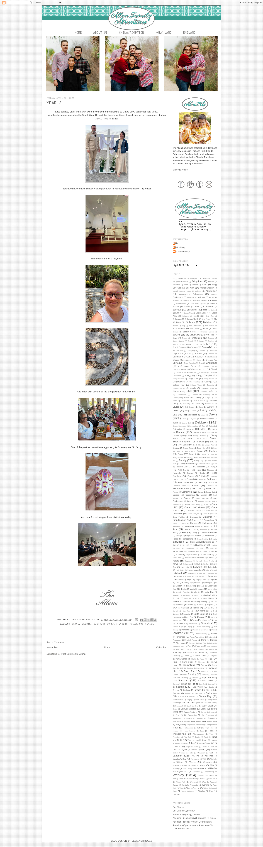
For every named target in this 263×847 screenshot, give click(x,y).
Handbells (176, 526)
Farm (215, 464)
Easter (200, 451)
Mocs (197, 598)
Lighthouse (196, 583)
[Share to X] (148, 620)
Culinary (210, 407)
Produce (190, 652)
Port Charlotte (212, 646)
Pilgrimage (180, 643)
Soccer (185, 702)
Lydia (183, 589)
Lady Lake (180, 570)
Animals (198, 291)
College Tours (196, 385)
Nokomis (186, 614)
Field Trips (196, 470)
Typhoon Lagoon (180, 749)
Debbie (86, 624)
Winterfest (194, 782)
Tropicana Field (192, 747)
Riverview (200, 668)
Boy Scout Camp (193, 335)
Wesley (178, 775)
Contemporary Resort (181, 398)
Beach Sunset (202, 313)
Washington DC (180, 771)
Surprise (190, 725)
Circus (212, 373)
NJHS (212, 611)
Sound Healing (211, 703)
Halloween (207, 523)
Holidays (179, 536)
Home (78, 32)
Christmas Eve (208, 366)
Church (214, 369)
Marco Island (212, 589)
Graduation (177, 514)
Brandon (211, 338)
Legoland (213, 579)
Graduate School (194, 511)
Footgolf (201, 479)
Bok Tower (194, 329)
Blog (183, 326)
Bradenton (197, 338)
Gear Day (200, 498)
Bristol (190, 341)
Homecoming (187, 539)
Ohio (215, 620)
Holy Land (163, 32)
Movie (193, 601)
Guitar (175, 523)
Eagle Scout (188, 451)
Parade (205, 630)
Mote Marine (208, 598)
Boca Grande (179, 328)
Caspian (177, 356)
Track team (192, 740)
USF (211, 753)
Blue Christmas (195, 326)
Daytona (193, 419)
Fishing (190, 473)
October (214, 617)
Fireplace (210, 470)
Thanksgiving (179, 734)
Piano (203, 640)
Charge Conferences (182, 360)
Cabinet (193, 347)
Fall (174, 461)
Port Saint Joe (182, 649)
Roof (183, 674)
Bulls (197, 344)
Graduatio (210, 511)
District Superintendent (111, 624)
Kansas (210, 558)
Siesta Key (205, 696)
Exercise (187, 457)
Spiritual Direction (188, 709)
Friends (195, 485)
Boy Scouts (209, 335)
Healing (197, 526)
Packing (207, 627)
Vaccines (209, 756)
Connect (195, 394)
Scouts (180, 686)
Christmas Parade (179, 369)
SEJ (207, 690)
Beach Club (188, 313)
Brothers (211, 341)
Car (189, 353)
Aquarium (190, 297)
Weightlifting (209, 772)
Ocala (200, 617)
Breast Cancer (178, 341)
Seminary (187, 693)
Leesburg (212, 576)
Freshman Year (179, 486)
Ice (181, 545)
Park (213, 630)
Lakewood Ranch (195, 573)
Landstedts (177, 576)
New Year (186, 611)
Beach (176, 313)
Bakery (187, 307)
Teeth (211, 731)
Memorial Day (207, 592)
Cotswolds (185, 401)
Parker (178, 633)
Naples (210, 604)
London (179, 586)
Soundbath (179, 706)
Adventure (176, 285)
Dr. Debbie (197, 445)
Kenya (175, 564)
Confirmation (181, 394)
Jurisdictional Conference (194, 558)
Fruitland (210, 486)
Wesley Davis (178, 779)
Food (174, 479)
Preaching (177, 652)
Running (192, 674)
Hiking (175, 533)
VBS (204, 759)
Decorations (193, 426)
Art (210, 297)
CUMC (176, 410)
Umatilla (194, 750)
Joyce (205, 551)
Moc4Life (187, 598)
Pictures (213, 640)
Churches (203, 373)
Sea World (198, 687)
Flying (212, 476)
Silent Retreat (178, 700)
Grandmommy (179, 520)
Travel (183, 743)
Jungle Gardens (192, 555)
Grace (206, 504)
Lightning (206, 583)
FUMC (209, 488)
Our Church (178, 807)
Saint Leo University (180, 678)
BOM (205, 328)
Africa (186, 285)
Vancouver (195, 759)
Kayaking (188, 561)
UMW (213, 750)
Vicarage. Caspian (180, 765)
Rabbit (193, 659)
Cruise (176, 407)
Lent (177, 583)
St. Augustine (190, 715)
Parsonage (180, 637)
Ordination (193, 624)
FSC (200, 489)
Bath (213, 310)
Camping (191, 350)
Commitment (177, 388)
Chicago (209, 360)
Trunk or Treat (208, 747)
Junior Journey (207, 554)
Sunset (198, 721)
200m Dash (182, 278)
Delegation (177, 429)
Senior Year (211, 693)
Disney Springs (180, 435)
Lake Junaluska (194, 570)
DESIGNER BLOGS (142, 841)
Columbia (210, 385)
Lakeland (177, 573)
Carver (198, 353)
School (187, 683)
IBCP (175, 545)
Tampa (200, 727)
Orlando (205, 623)
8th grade (176, 282)
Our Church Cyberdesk (184, 811)
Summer (187, 721)
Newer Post (53, 647)
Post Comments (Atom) (73, 654)
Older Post (161, 647)
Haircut (183, 523)
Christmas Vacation (197, 369)
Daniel (193, 411)
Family (182, 460)
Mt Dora (214, 602)
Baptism (209, 306)
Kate (176, 243)
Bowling (177, 335)
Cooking (197, 397)
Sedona (186, 690)
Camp (205, 347)
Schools (202, 684)
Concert (213, 391)
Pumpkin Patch (199, 656)
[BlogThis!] (145, 620)
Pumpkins (213, 656)
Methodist (186, 595)
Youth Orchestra (187, 791)
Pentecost (211, 637)
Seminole (198, 693)
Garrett (204, 495)
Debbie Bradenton (179, 426)
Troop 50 (177, 746)
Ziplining (201, 791)
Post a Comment (55, 642)
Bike (215, 319)
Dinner (215, 429)
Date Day (177, 415)
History (194, 533)
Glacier (214, 501)
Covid (197, 404)
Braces (184, 338)
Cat (188, 356)
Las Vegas (200, 576)
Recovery (202, 662)
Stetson (189, 718)
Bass (205, 310)
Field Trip (182, 470)
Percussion (177, 640)
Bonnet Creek (189, 332)
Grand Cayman (208, 514)
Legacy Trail (201, 580)
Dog (175, 444)
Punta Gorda (181, 659)
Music (190, 604)
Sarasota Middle (205, 681)
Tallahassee (188, 728)
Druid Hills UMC (203, 448)
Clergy (188, 375)
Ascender (185, 300)
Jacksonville (178, 551)
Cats (197, 356)
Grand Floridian (179, 517)
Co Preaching (194, 382)
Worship (205, 785)
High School (189, 529)
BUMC (206, 344)
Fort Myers (212, 479)
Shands (181, 696)
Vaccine (195, 756)
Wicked (202, 779)
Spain (175, 709)
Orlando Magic (178, 627)
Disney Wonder (199, 436)
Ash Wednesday (200, 300)
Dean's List (186, 423)
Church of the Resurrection (186, 373)
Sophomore (198, 703)
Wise (204, 782)
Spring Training (190, 712)
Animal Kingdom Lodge (182, 291)
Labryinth (185, 567)
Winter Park (180, 782)
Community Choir (207, 388)
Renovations (188, 665)
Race (202, 659)
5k (203, 278)
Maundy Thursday (183, 592)
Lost (202, 586)
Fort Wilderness (185, 482)
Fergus (214, 466)
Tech (202, 731)
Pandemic (196, 630)
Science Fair (212, 684)
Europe (203, 454)
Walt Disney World (190, 769)
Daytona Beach (207, 419)
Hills (184, 532)
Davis (213, 414)
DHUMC (199, 429)
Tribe (191, 743)
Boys (175, 338)
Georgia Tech (203, 501)
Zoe (211, 791)
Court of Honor (199, 401)
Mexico (196, 595)
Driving (176, 448)
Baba (204, 304)
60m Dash (211, 278)
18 (173, 278)
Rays (175, 662)
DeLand (212, 426)
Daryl (75, 624)
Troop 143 (209, 743)
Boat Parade (210, 326)
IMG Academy (199, 545)
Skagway (211, 700)
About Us (100, 32)
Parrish (214, 633)
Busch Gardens (180, 347)
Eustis (212, 454)
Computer (203, 391)
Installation (190, 548)
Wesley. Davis (191, 779)
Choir (201, 363)
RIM (181, 668)
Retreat (204, 665)
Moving (204, 601)
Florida (202, 473)
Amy (192, 288)
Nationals (185, 608)
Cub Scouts (189, 407)
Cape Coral (178, 353)
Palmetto (185, 630)
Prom (201, 652)
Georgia (190, 501)
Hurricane (194, 542)
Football (190, 479)
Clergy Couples (204, 375)
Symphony (211, 725)
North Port (188, 617)
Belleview (177, 319)
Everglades (177, 457)
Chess (198, 360)
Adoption (197, 281)
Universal (201, 753)
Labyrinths (212, 567)
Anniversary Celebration (190, 294)
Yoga (175, 791)
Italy (212, 548)
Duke (215, 448)
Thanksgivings (198, 734)
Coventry (186, 404)
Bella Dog (210, 316)
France (211, 482)
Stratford (200, 718)
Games (200, 492)
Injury (178, 548)
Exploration (198, 457)
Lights (215, 583)
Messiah (176, 595)
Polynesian (213, 643)
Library (186, 583)
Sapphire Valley (209, 677)
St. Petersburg (208, 715)
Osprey (189, 627)
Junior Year (177, 558)
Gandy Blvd (210, 492)
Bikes (178, 322)
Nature (196, 608)
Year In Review (193, 788)
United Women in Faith (183, 753)
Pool (189, 646)
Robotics (204, 671)
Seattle (211, 687)
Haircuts (194, 523)
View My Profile (180, 170)
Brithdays (200, 341)
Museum (179, 604)
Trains (204, 740)
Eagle (178, 451)
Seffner (197, 690)
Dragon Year (210, 445)
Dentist (188, 429)
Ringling (190, 668)
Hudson (179, 541)
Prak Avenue (199, 649)
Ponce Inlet (179, 646)
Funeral (175, 492)
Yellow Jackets (209, 788)
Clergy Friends (178, 379)
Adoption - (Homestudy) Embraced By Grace (194, 818)
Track (206, 737)
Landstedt (210, 573)
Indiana (214, 545)
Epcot (180, 454)
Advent (211, 281)
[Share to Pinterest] (155, 620)
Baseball (177, 310)
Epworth (192, 454)
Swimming (200, 725)
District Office (194, 438)
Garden (176, 495)
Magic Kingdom (196, 589)
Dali (186, 411)
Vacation (177, 755)
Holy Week (209, 536)
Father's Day (181, 467)
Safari (213, 674)
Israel (201, 548)
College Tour (179, 385)
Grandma (207, 517)
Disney (180, 432)
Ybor (181, 788)
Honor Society (202, 539)
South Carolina (192, 706)
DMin (201, 442)
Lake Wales (210, 570)
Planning (192, 643)
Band (197, 306)
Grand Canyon (193, 514)
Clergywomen (179, 382)
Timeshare (177, 737)
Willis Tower (212, 779)
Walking (176, 768)
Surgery (179, 724)
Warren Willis (206, 768)
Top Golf (187, 737)
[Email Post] (136, 619)
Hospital (214, 539)
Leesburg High (184, 579)
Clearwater (177, 376)
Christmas (211, 362)
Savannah (176, 684)
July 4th (214, 551)
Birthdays (207, 322)
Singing (189, 700)
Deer (204, 426)
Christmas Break (188, 366)
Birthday (190, 322)
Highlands (203, 529)
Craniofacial (209, 404)
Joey (197, 551)
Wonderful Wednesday (190, 785)
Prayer (211, 649)
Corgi (208, 398)
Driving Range (188, 448)
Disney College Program (204, 432)
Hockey (204, 533)
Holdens (213, 533)
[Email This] (141, 620)
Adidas (185, 282)
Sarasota (183, 680)
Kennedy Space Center (205, 561)
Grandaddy (194, 517)
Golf (186, 504)
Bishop (175, 326)
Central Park (210, 357)
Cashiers (211, 354)
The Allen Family (84, 619)
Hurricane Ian (208, 542)
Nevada (175, 611)
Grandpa (195, 520)
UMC (202, 749)
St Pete (176, 715)
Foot (181, 479)
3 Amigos (193, 278)
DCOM (175, 423)
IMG (187, 545)
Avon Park (195, 304)
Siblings (192, 696)
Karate (176, 561)
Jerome (190, 551)
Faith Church (210, 457)
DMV (212, 442)
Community (191, 388)
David (203, 415)
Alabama (195, 285)
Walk (212, 765)
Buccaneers (186, 344)
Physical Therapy (191, 640)
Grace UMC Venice (142, 624)
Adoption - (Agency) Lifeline (186, 814)
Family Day (198, 461)
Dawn (184, 419)
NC (212, 608)
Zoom (175, 794)
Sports (203, 709)
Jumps (179, 554)
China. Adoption (190, 363)
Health (206, 526)
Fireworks (177, 473)
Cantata (212, 351)
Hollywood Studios (193, 536)
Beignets (185, 316)
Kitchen (206, 564)
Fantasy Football (204, 464)
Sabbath (204, 674)
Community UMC (182, 391)
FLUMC (202, 476)
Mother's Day (179, 601)
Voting (202, 765)
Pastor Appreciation (197, 637)
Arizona (201, 297)
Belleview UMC (191, 319)
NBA (205, 608)
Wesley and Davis (206, 775)
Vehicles (179, 762)
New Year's (200, 611)
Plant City (202, 643)
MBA (195, 592)
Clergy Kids (193, 379)
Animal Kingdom (207, 288)
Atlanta (214, 300)
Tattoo (212, 728)
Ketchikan (187, 564)
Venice (192, 762)
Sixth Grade (199, 700)
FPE (201, 482)
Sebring (176, 690)
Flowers (190, 476)
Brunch (175, 344)
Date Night (192, 415)
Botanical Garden (207, 332)
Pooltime (199, 646)
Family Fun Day (187, 464)
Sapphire (195, 678)
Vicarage (207, 762)
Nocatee (176, 614)
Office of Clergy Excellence (196, 620)
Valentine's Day (179, 759)
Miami (205, 595)
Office (177, 620)
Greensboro (209, 520)
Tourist (197, 737)
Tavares (176, 731)
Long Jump (191, 586)
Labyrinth (197, 567)
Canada (202, 351)
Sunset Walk (211, 721)
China (176, 363)
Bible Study (206, 319)
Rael (210, 659)
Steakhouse (177, 718)
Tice (211, 734)
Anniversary (211, 291)
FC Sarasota (199, 467)
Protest (186, 656)
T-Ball (175, 727)
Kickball (197, 564)
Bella (196, 316)
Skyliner (176, 703)
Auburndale (181, 303)
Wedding (196, 772)
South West (207, 706)
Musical (200, 605)
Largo (189, 576)
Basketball (192, 310)
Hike (213, 529)
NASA (175, 608)
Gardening (190, 495)
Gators (187, 498)
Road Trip (189, 671)
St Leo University (208, 712)
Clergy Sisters (209, 379)
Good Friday (195, 504)
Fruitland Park (181, 488)
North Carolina (201, 614)
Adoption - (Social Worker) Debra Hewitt (192, 822)
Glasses (178, 504)
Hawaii (186, 526)
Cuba (201, 407)
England (189, 32)
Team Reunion (189, 731)
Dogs (185, 444)
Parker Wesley (201, 634)
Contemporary (208, 394)
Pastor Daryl (180, 247)
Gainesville (186, 492)
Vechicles (213, 759)
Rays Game (187, 662)
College (208, 381)
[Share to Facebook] (152, 620)
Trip (200, 743)
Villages (193, 765)
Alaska (204, 285)
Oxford (198, 627)
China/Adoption (131, 32)
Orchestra (180, 623)
